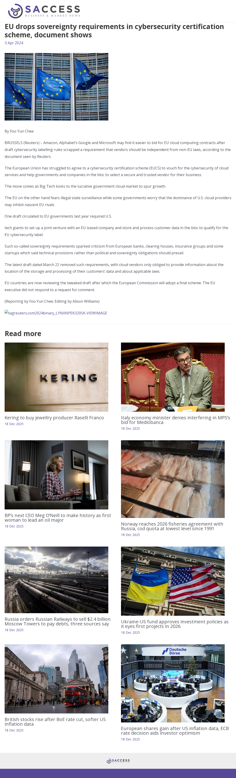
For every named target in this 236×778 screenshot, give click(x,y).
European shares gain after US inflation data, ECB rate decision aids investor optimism (175, 730)
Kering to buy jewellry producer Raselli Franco (54, 417)
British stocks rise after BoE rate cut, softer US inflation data (55, 721)
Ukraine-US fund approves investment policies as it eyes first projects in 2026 (175, 623)
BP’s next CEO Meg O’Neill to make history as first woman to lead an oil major (58, 517)
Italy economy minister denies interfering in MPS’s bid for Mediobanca (175, 419)
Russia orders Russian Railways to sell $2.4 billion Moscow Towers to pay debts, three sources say (58, 621)
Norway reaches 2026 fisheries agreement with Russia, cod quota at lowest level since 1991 (172, 526)
